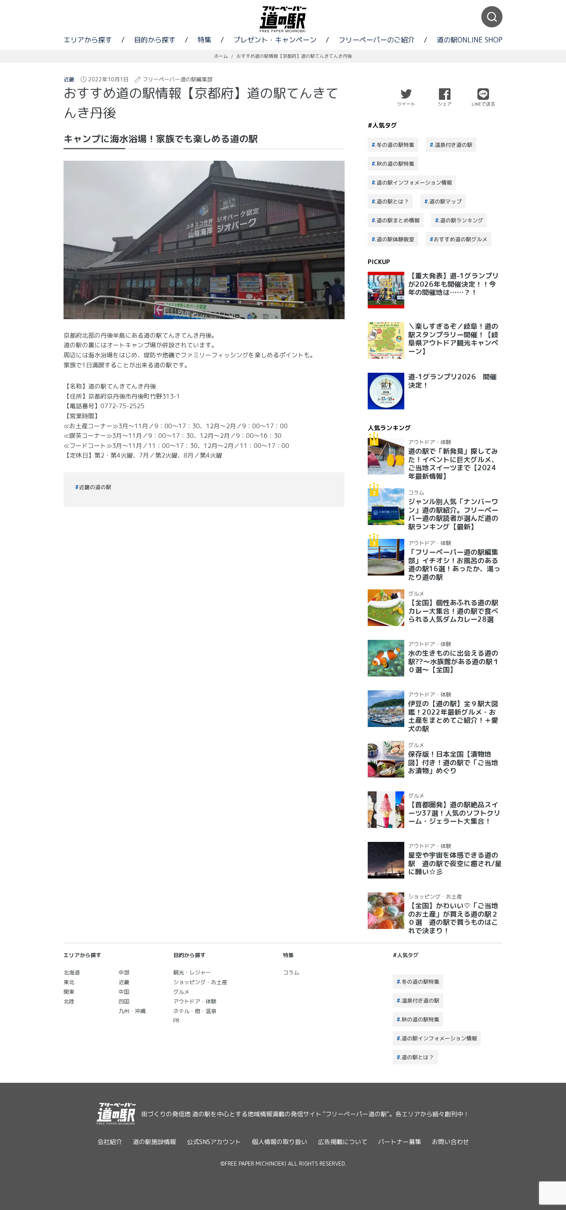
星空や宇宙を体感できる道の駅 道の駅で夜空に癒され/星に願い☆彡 (455, 863)
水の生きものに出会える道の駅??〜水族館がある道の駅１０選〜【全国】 (453, 661)
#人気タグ (406, 955)
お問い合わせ (450, 1142)
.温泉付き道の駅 (452, 144)
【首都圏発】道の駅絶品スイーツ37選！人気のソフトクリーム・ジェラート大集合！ (454, 813)
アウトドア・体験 (429, 442)
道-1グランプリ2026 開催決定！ (452, 381)
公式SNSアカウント (214, 1142)
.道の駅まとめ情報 (397, 220)
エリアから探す (88, 40)
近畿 (69, 79)
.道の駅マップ (445, 201)
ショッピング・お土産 (435, 896)
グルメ (416, 593)
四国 (124, 1001)
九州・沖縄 (132, 1011)
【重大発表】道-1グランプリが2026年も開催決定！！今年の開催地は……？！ (453, 284)
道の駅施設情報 (154, 1142)
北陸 (69, 1001)
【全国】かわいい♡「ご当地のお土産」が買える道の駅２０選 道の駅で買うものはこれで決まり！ (453, 918)
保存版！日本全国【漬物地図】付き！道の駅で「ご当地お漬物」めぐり (453, 762)
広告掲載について (342, 1142)
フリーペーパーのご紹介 (376, 40)
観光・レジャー (192, 972)
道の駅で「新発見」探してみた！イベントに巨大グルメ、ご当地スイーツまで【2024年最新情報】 (453, 463)
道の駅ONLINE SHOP (469, 40)
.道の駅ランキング (461, 220)
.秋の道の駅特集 (394, 163)
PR (176, 1020)
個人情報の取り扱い (279, 1142)
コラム (416, 492)
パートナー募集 (399, 1142)
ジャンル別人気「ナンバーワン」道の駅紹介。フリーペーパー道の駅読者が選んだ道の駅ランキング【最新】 (453, 514)
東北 (69, 982)
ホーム (221, 56)
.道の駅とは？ (392, 201)
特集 (204, 40)
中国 (124, 991)
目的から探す (155, 40)
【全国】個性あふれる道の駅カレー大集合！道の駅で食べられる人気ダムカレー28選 (453, 611)
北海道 (72, 972)
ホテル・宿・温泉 (194, 1011)
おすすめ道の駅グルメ (460, 239)
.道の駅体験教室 (394, 239)
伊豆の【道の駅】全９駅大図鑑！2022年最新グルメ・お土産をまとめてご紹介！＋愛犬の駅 (453, 716)
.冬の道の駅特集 (394, 144)
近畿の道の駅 (95, 487)
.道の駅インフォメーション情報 (413, 182)
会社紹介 (109, 1142)
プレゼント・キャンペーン (274, 40)
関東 (69, 991)
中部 (124, 972)
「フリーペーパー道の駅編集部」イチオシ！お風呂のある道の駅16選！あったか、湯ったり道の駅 (454, 564)
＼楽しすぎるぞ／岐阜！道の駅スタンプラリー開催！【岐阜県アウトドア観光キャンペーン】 (453, 338)
